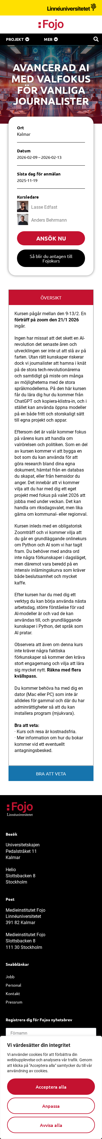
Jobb (10, 976)
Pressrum (14, 1001)
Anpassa (51, 1106)
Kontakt (13, 993)
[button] (96, 39)
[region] (51, 1087)
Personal (13, 984)
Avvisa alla (51, 1125)
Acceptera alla (51, 1087)
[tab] (51, 297)
